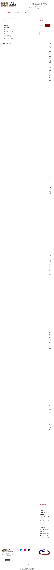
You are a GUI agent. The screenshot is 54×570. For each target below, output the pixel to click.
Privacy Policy (7, 560)
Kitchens (42, 527)
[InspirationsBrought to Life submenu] (48, 3)
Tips (41, 531)
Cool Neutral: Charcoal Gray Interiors (8, 25)
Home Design (7, 22)
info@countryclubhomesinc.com (9, 558)
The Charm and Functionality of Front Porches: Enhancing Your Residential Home (50, 418)
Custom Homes (7, 20)
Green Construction (44, 516)
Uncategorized (43, 537)
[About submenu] (29, 3)
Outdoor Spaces (44, 529)
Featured (13, 20)
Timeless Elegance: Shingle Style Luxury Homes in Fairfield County (50, 186)
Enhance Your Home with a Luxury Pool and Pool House (50, 341)
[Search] (47, 25)
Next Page (8, 43)
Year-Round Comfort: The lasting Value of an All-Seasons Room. (50, 265)
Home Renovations (44, 523)
